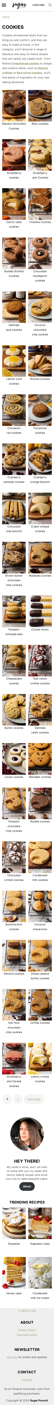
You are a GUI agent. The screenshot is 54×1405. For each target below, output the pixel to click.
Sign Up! (12, 1357)
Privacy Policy (27, 1329)
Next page (34, 1099)
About (27, 1186)
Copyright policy (27, 1334)
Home (6, 16)
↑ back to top (27, 1310)
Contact (27, 1379)
